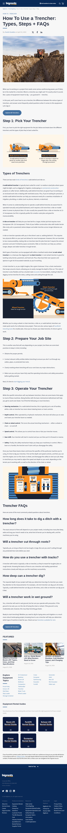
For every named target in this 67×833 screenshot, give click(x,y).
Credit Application (30, 822)
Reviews (4, 813)
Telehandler (21, 687)
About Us (4, 804)
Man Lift (51, 680)
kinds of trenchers (22, 180)
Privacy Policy (58, 804)
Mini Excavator (53, 682)
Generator (52, 675)
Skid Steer (6, 691)
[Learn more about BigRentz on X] (3, 791)
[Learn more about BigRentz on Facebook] (7, 791)
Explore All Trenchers (12, 113)
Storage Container (8, 696)
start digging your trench (22, 382)
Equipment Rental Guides (32, 808)
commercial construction (50, 188)
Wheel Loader (22, 693)
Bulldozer (21, 682)
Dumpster (36, 677)
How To (6, 14)
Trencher (13, 14)
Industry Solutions (17, 820)
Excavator (36, 682)
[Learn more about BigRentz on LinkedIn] (14, 791)
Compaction (21, 684)
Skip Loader (6, 693)
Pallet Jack (52, 684)
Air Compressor (22, 675)
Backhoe (20, 677)
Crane (35, 675)
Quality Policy (58, 808)
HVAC (50, 677)
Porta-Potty (6, 687)
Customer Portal (17, 813)
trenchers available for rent (46, 620)
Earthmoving (37, 680)
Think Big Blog (29, 806)
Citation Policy (20, 756)
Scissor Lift (6, 689)
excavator (37, 272)
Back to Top (32, 766)
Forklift (36, 684)
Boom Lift (21, 680)
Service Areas (6, 806)
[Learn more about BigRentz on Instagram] (10, 791)
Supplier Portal (16, 826)
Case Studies (29, 820)
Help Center (28, 804)
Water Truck (21, 691)
